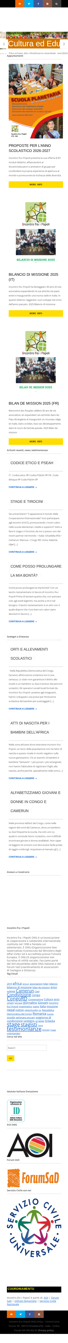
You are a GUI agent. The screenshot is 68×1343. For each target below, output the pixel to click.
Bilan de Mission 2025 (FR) (34, 403)
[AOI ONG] (29, 1156)
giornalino (30, 1003)
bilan (46, 983)
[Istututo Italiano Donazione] (16, 1121)
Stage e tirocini (27, 502)
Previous (4, 44)
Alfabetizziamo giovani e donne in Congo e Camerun (36, 802)
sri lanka (39, 1021)
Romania (39, 1013)
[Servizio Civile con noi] (34, 1256)
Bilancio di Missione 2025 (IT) (33, 277)
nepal (11, 1010)
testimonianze (24, 1028)
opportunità (31, 1010)
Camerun (25, 991)
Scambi (50, 1014)
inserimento (25, 1006)
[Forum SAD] (34, 1187)
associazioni (36, 983)
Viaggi (53, 1030)
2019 (9, 983)
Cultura (48, 999)
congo (36, 995)
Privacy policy (46, 1330)
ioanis (36, 1006)
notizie (19, 1010)
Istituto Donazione (26, 1301)
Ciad (37, 991)
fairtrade (18, 1003)
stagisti (29, 1024)
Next (64, 44)
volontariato (13, 1033)
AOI (46, 1297)
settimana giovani (25, 1017)
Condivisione (19, 994)
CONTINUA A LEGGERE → (23, 487)
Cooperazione (35, 999)
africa (17, 983)
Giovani (43, 1003)
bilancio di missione (19, 987)
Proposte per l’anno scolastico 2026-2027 (30, 148)
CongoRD (17, 998)
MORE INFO (36, 184)
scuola (11, 1017)
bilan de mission (41, 987)
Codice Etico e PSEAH (32, 463)
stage (13, 1024)
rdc (39, 1010)
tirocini (46, 1030)
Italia (43, 1006)
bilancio (53, 983)
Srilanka (50, 1021)
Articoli (25, 984)
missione (52, 1006)
